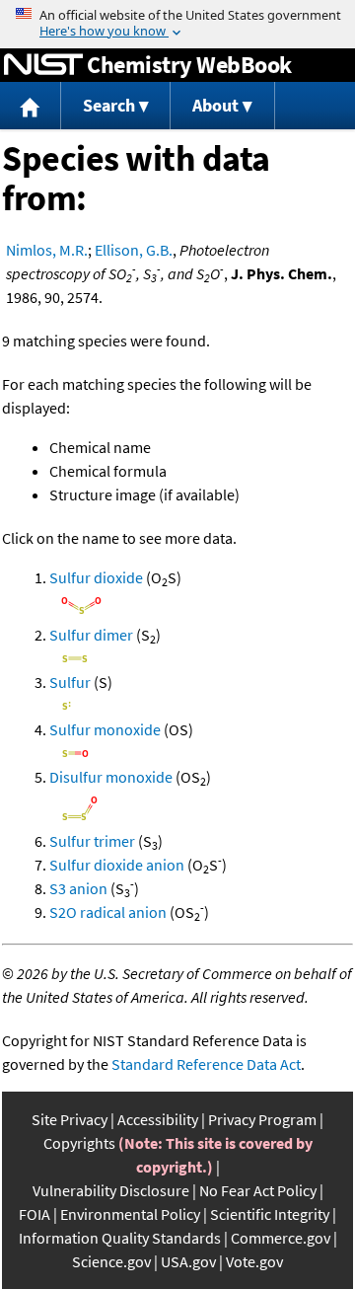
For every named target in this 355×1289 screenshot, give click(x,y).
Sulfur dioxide (96, 577)
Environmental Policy (130, 1214)
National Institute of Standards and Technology (43, 65)
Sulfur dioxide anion (116, 864)
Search (109, 105)
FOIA (34, 1214)
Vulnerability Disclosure (111, 1190)
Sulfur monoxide (105, 729)
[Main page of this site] (30, 106)
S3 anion (78, 888)
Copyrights (79, 1143)
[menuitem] (30, 106)
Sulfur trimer (92, 841)
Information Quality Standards (120, 1238)
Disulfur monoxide (111, 777)
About (215, 105)
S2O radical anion (108, 912)
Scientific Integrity (269, 1214)
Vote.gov (254, 1261)
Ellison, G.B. (134, 250)
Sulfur (70, 682)
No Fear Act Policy (258, 1190)
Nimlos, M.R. (47, 250)
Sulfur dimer (91, 634)
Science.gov (111, 1261)
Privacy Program (262, 1119)
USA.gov (188, 1261)
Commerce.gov (280, 1238)
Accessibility (157, 1119)
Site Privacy (69, 1119)
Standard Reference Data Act (206, 1064)
